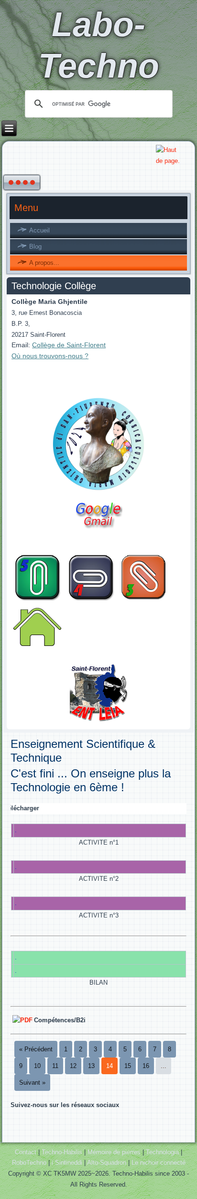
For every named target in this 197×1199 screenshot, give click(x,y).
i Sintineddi (67, 1162)
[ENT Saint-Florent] (98, 721)
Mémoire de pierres (114, 1152)
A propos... (44, 262)
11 (55, 1065)
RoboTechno (29, 1162)
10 (37, 1065)
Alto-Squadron (106, 1162)
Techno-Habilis (62, 1152)
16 (145, 1065)
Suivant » (32, 1082)
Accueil (39, 230)
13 (91, 1065)
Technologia (162, 1152)
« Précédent (36, 1049)
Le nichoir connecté (158, 1162)
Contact (25, 1152)
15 (127, 1065)
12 (73, 1065)
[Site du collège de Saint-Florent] (98, 491)
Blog (35, 246)
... (163, 1065)
